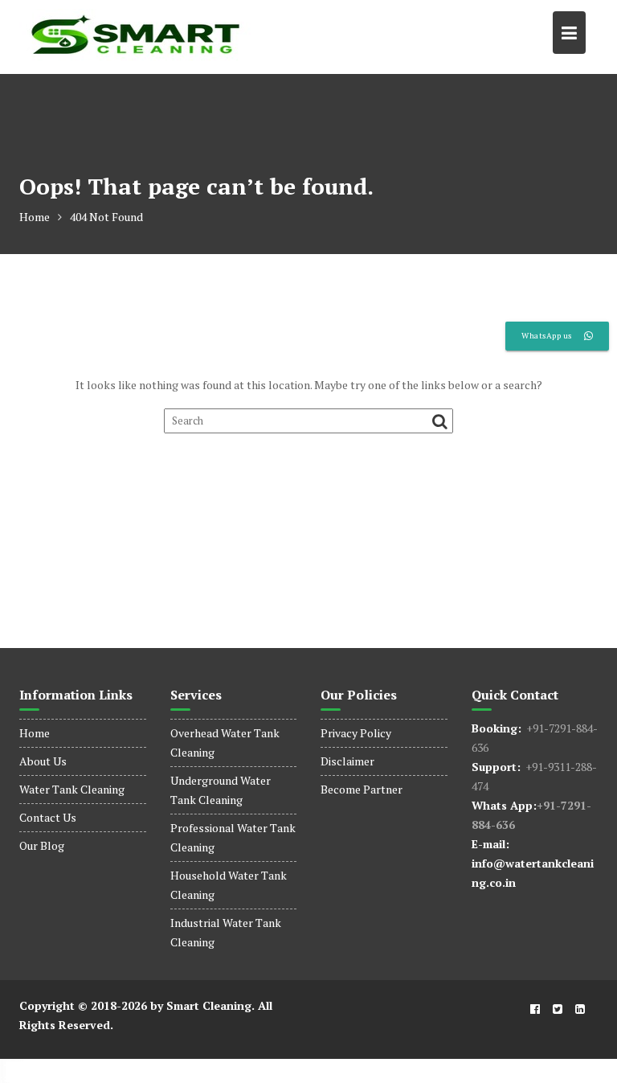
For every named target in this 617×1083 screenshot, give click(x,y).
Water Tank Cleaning (72, 789)
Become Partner (361, 789)
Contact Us (47, 817)
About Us (43, 761)
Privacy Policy (356, 732)
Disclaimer (347, 761)
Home (34, 732)
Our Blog (41, 845)
